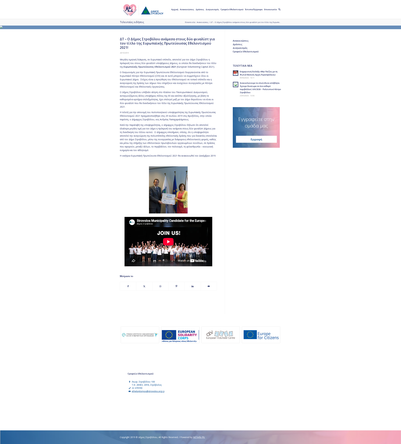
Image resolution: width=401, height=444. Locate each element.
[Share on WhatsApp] (160, 286)
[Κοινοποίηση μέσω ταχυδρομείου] (209, 286)
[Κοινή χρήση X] (144, 286)
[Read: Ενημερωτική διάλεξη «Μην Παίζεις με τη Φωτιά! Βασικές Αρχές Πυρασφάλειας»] (235, 73)
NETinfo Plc (199, 437)
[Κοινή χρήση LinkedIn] (193, 286)
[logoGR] (143, 9)
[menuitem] (174, 9)
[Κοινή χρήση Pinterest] (177, 286)
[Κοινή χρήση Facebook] (128, 286)
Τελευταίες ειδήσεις (132, 22)
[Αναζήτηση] (279, 9)
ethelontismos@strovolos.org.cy (148, 391)
